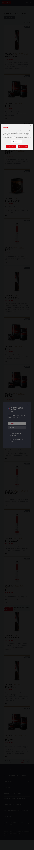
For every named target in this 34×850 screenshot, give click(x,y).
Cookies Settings (16, 141)
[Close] (31, 126)
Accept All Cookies (23, 146)
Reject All (11, 146)
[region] (17, 137)
